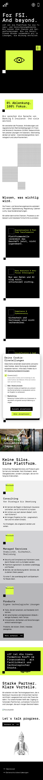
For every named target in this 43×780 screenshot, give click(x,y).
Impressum (10, 769)
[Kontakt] (38, 5)
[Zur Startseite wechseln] (5, 5)
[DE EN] (33, 5)
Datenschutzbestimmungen (17, 773)
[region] (21, 380)
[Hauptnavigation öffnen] (38, 48)
